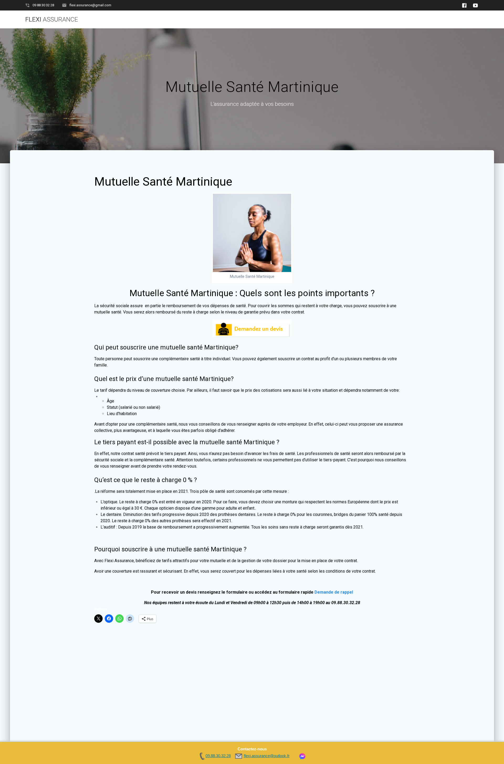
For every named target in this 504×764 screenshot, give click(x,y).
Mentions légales (459, 19)
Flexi (51, 19)
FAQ (325, 19)
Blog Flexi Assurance (363, 19)
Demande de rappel (333, 592)
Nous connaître (412, 19)
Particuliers (259, 19)
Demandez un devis (215, 19)
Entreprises (297, 19)
